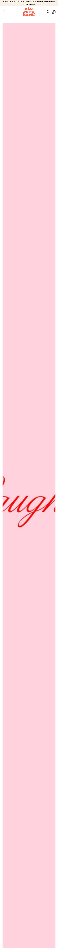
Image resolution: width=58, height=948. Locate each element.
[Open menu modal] (4, 12)
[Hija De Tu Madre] (29, 11)
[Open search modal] (48, 12)
